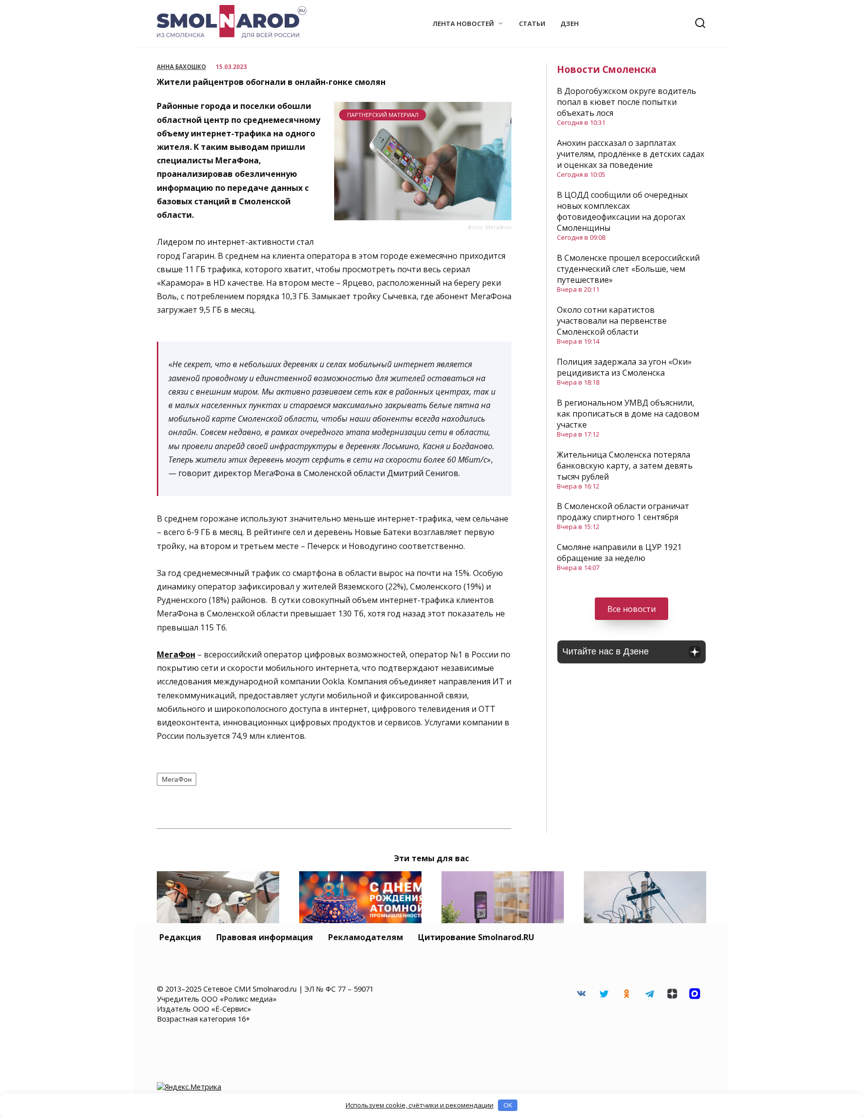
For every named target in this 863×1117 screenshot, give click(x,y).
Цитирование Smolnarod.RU (476, 937)
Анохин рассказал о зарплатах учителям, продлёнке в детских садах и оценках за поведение (630, 153)
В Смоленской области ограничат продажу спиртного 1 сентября (623, 512)
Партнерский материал (383, 114)
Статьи (532, 23)
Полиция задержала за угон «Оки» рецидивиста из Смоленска (624, 367)
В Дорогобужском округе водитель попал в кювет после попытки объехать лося (626, 101)
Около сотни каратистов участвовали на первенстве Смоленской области (612, 320)
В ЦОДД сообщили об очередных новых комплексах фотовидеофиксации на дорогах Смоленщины (622, 211)
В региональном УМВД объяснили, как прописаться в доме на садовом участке (628, 413)
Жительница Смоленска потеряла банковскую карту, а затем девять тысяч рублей (625, 465)
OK (507, 1105)
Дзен (569, 23)
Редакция (180, 937)
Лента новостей (463, 23)
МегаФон (177, 779)
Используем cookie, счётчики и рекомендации (419, 1105)
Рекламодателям (365, 937)
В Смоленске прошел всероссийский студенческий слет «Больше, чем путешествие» (628, 268)
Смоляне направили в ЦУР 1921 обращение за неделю (619, 552)
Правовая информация (264, 937)
